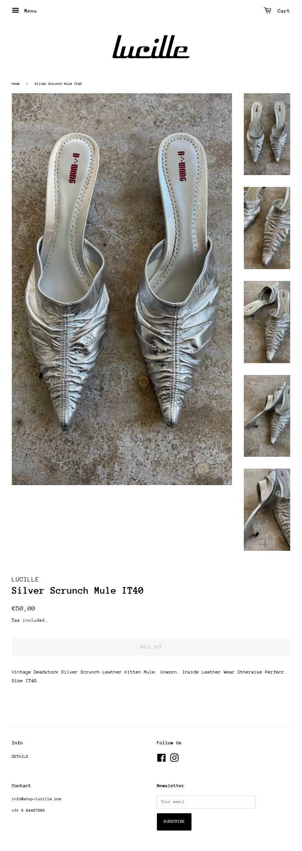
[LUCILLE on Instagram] (174, 760)
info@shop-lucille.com (36, 799)
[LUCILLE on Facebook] (161, 760)
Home (16, 83)
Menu (29, 11)
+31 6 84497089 (28, 810)
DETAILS (20, 756)
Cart (282, 11)
